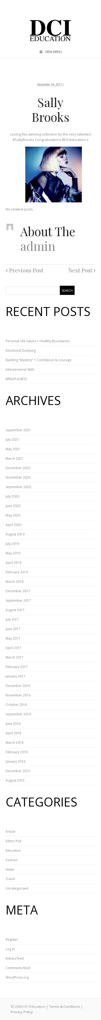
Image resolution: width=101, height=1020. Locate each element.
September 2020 (18, 487)
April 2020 (13, 524)
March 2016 (14, 742)
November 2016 (18, 695)
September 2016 (18, 714)
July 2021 (12, 439)
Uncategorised (17, 888)
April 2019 (13, 562)
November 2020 (18, 477)
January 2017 (15, 676)
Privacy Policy (22, 1011)
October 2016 (16, 704)
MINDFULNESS (16, 379)
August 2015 (15, 780)
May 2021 (13, 449)
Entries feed (15, 958)
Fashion (12, 860)
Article (10, 831)
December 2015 (18, 771)
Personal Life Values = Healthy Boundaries (38, 341)
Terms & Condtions (64, 1006)
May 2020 (13, 515)
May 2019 (13, 553)
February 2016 (17, 752)
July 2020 (12, 496)
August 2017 (15, 610)
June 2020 (13, 506)
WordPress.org (17, 977)
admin (37, 246)
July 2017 (12, 619)
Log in (10, 949)
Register (12, 939)
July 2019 (12, 543)
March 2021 (14, 458)
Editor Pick (14, 841)
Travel (10, 879)
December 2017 (18, 591)
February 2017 (17, 666)
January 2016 (15, 761)
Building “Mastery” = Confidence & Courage (38, 360)
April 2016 (13, 733)
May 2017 (13, 638)
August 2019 (15, 534)
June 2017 (13, 629)
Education (13, 850)
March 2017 (14, 657)
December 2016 (18, 685)
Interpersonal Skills (20, 369)
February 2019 (17, 572)
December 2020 (18, 468)
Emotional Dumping (21, 350)
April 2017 (13, 648)
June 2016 (13, 723)
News (10, 869)
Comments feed (18, 968)
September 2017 (18, 600)
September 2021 (18, 430)
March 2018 (14, 581)
